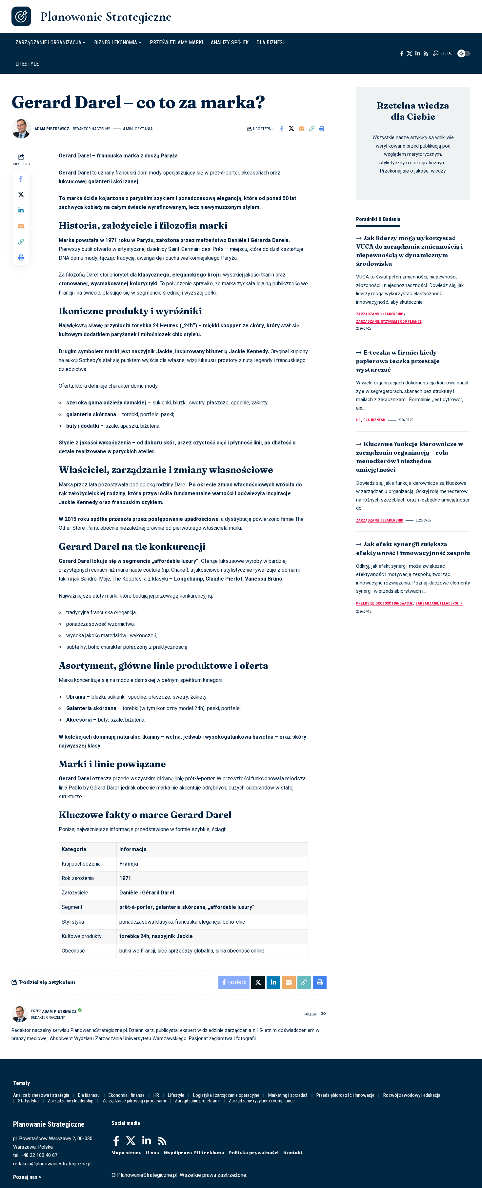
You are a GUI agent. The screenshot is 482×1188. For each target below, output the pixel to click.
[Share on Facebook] (281, 128)
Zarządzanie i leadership (379, 314)
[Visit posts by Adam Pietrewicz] (21, 128)
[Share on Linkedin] (21, 210)
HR (358, 420)
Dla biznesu (374, 420)
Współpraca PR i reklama (193, 1153)
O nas (152, 1153)
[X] (409, 53)
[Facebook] (402, 53)
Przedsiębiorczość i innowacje (384, 603)
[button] (442, 53)
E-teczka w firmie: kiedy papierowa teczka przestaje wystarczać (398, 361)
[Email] (301, 128)
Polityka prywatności (253, 1153)
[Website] (323, 1014)
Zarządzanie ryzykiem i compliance (389, 321)
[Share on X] (291, 128)
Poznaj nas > (27, 1177)
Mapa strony (126, 1153)
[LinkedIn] (418, 53)
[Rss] (426, 53)
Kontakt (293, 1153)
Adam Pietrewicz (51, 128)
